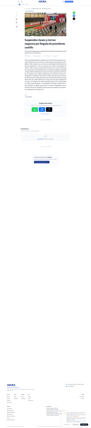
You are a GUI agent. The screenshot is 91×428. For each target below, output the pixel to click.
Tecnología (16, 398)
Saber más (76, 416)
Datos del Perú (30, 400)
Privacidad (42, 426)
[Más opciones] (16, 30)
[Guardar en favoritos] (16, 19)
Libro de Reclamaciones (11, 419)
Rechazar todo (67, 424)
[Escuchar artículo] (16, 26)
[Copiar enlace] (74, 21)
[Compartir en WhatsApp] (74, 12)
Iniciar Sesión (81, 396)
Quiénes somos (54, 426)
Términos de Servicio (48, 426)
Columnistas (23, 398)
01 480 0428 (56, 409)
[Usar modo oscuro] (63, 1)
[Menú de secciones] (19, 2)
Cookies (8, 417)
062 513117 (54, 411)
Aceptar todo (84, 424)
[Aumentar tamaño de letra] (16, 12)
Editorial (22, 396)
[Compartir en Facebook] (74, 15)
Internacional (9, 402)
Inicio (26, 8)
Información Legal (10, 410)
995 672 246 (56, 408)
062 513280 (55, 412)
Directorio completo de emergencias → (53, 415)
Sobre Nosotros (9, 408)
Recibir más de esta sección (41, 162)
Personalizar (75, 424)
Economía (8, 400)
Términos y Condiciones (11, 416)
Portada (29, 396)
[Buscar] (22, 2)
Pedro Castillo (29, 96)
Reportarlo (48, 119)
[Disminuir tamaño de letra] (16, 15)
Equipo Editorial (9, 414)
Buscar (29, 398)
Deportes (8, 398)
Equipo (59, 426)
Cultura (15, 396)
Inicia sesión (40, 139)
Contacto (82, 398)
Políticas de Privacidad (11, 412)
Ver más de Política (45, 113)
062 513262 (59, 411)
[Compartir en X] (74, 18)
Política (23, 4)
